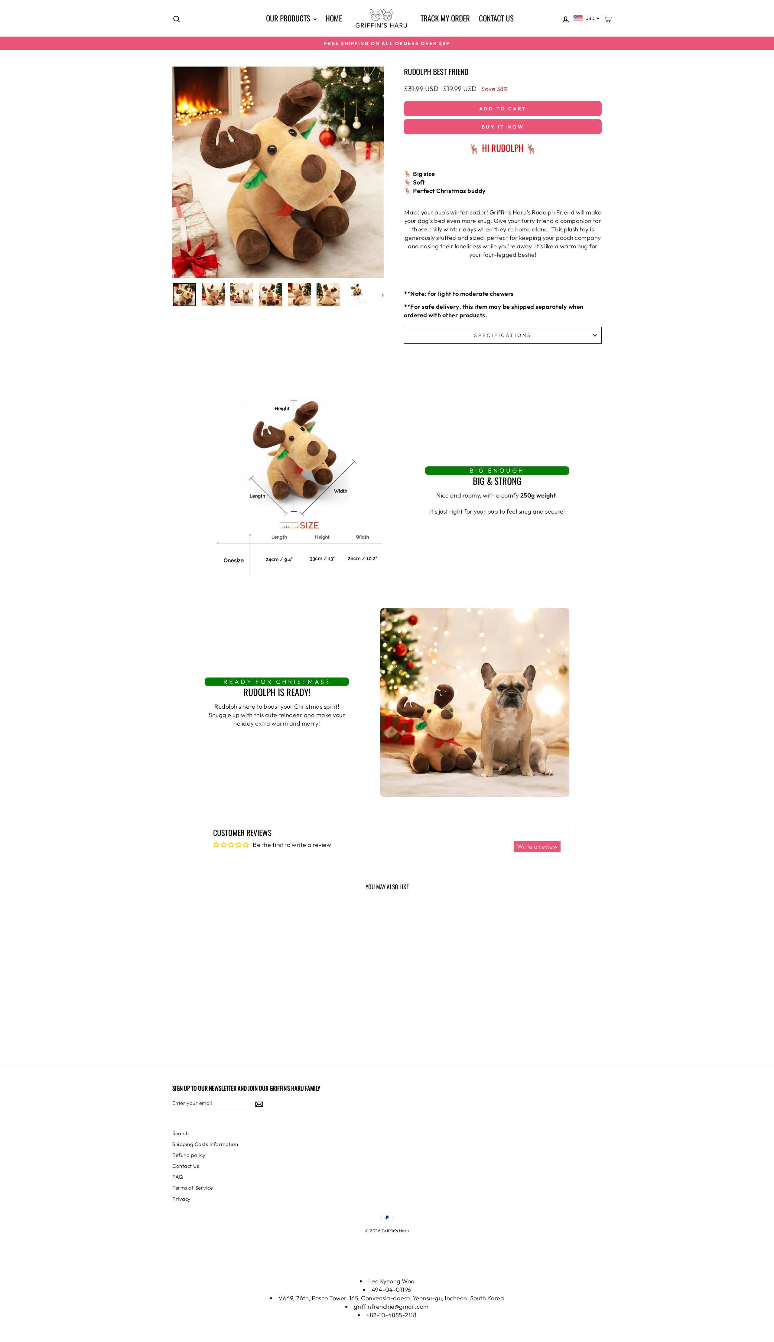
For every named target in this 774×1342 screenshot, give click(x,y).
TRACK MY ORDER (445, 18)
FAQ (177, 1177)
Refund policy (189, 1155)
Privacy (181, 1199)
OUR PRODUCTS (289, 18)
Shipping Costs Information (205, 1144)
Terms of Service (192, 1187)
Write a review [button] (537, 846)
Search (180, 1133)
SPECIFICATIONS (503, 335)
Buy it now (503, 127)
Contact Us (185, 1166)
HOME (334, 18)
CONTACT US (496, 18)
